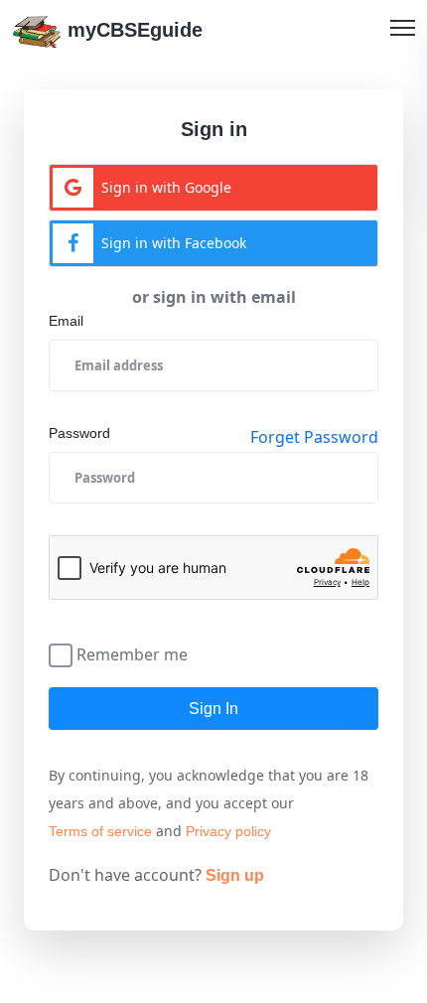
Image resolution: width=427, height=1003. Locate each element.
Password (79, 433)
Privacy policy (228, 831)
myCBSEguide (132, 30)
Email (66, 321)
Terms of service (100, 831)
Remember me (132, 653)
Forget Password (314, 437)
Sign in (213, 708)
